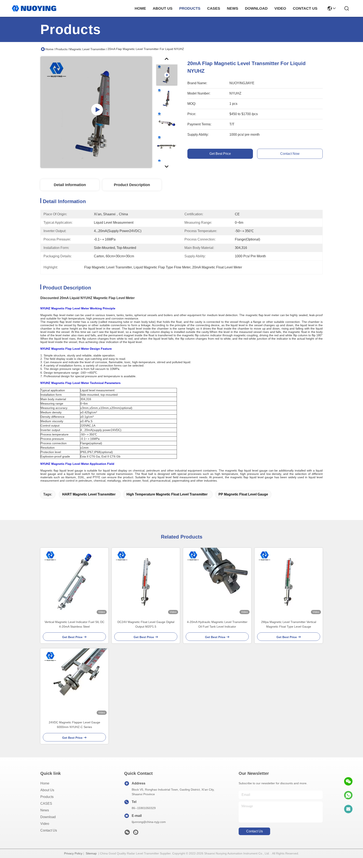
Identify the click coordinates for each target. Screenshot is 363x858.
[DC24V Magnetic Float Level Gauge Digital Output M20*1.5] (146, 582)
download (256, 8)
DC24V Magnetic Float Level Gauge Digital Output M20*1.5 (145, 624)
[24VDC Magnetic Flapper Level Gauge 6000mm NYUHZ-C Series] (74, 682)
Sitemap (91, 853)
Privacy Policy (73, 853)
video (280, 8)
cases (213, 8)
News (44, 810)
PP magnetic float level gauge (243, 494)
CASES (46, 803)
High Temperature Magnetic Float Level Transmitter (167, 494)
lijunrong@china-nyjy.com (149, 822)
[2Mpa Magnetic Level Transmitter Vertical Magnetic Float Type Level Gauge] (289, 582)
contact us (305, 8)
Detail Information (70, 185)
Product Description (132, 185)
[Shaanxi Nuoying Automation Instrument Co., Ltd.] (34, 8)
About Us (47, 790)
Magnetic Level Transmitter (87, 49)
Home (140, 8)
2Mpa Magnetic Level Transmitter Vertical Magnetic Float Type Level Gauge (288, 624)
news (232, 8)
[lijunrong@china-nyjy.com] (348, 809)
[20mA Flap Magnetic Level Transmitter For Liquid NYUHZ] (96, 112)
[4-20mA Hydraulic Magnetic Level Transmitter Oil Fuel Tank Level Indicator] (217, 582)
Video (44, 823)
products (189, 8)
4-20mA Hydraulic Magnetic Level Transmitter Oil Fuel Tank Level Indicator (217, 624)
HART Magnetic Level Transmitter (89, 494)
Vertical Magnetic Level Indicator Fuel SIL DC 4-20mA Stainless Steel (74, 624)
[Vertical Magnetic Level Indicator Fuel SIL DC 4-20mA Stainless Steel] (74, 582)
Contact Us (48, 830)
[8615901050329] (348, 795)
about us (162, 8)
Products (61, 49)
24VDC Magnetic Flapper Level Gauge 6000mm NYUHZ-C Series (74, 725)
